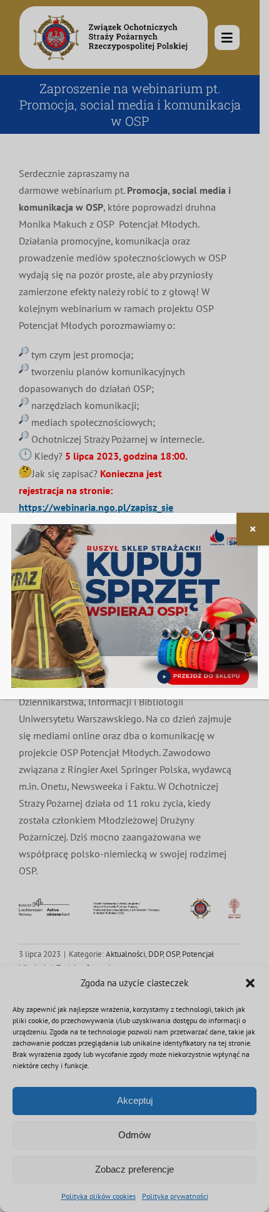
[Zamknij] (252, 529)
